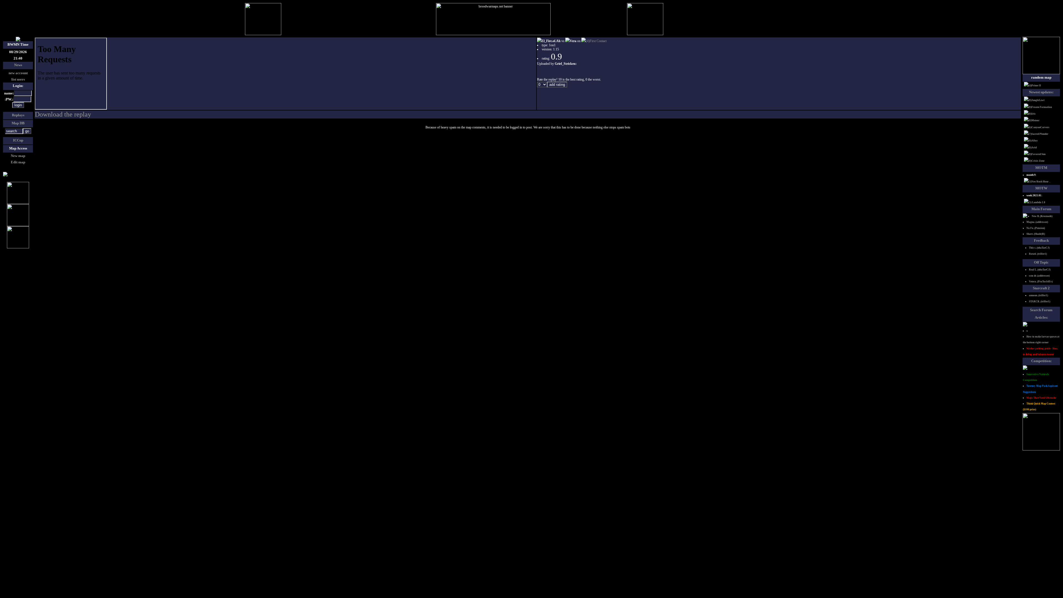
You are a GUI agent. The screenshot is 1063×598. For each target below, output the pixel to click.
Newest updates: (1041, 92)
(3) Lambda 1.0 (1036, 202)
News (18, 65)
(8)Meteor (1033, 120)
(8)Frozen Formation (1040, 107)
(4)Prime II (1034, 85)
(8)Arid (1032, 147)
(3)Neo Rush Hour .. (1039, 181)
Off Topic (1041, 262)
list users (18, 79)
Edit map (18, 162)
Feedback (1041, 240)
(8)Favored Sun (1037, 154)
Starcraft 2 (1041, 288)
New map (18, 156)
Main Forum (1041, 209)
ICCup (18, 140)
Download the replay (63, 114)
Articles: (1041, 317)
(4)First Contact (596, 41)
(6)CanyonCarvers (1038, 127)
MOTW (1041, 188)
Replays (18, 115)
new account (18, 73)
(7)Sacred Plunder (1038, 134)
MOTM (1041, 168)
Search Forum (1041, 310)
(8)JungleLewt (1036, 100)
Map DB (18, 123)
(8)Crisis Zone (1036, 160)
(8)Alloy (1033, 140)
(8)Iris (1032, 113)
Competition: (1041, 361)
